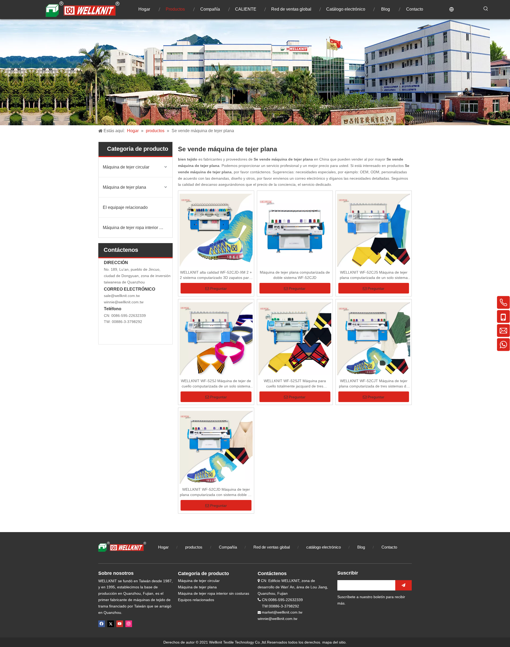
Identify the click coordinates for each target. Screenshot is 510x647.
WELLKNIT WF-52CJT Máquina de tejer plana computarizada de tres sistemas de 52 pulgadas (373, 384)
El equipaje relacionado (125, 207)
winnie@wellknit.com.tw (123, 302)
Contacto (389, 547)
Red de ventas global (271, 547)
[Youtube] (119, 623)
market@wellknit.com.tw (282, 612)
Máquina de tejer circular (126, 167)
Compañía (228, 547)
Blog (361, 547)
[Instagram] (128, 623)
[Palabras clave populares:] (486, 9)
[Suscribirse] (403, 585)
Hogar (163, 547)
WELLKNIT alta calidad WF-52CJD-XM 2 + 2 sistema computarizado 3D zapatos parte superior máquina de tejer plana (216, 275)
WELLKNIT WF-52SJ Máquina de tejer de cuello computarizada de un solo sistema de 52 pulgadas (216, 384)
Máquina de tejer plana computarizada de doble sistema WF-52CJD (295, 275)
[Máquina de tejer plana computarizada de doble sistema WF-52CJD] (295, 230)
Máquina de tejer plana (124, 187)
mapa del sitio (334, 642)
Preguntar (218, 288)
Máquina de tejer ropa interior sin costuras (137, 227)
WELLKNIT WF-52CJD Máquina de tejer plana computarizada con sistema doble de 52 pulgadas (216, 492)
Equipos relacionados (196, 600)
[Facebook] (101, 623)
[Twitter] (110, 623)
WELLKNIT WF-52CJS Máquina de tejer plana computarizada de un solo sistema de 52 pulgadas (374, 275)
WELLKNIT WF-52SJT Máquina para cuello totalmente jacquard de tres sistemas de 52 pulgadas (295, 384)
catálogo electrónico (323, 547)
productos (193, 547)
